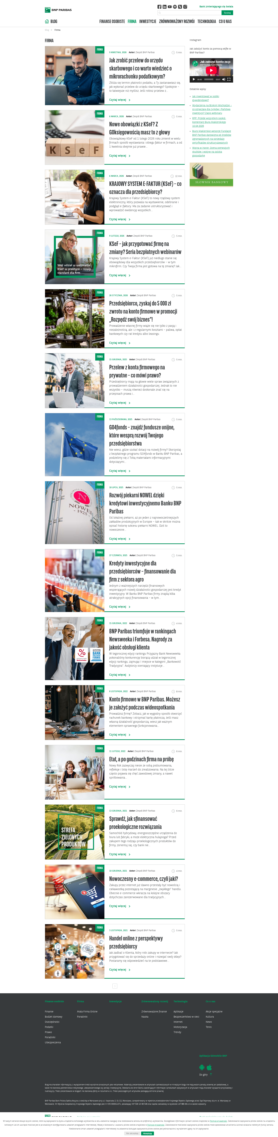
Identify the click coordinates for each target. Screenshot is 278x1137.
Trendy (177, 1032)
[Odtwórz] (193, 79)
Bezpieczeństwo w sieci (186, 1017)
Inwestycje (147, 21)
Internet (178, 1022)
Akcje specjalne (214, 1011)
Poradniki (50, 1037)
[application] (211, 70)
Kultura (210, 1017)
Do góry (203, 1075)
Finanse (49, 1011)
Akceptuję (147, 1133)
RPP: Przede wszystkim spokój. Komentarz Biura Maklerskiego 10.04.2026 (209, 122)
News (209, 1022)
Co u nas (225, 21)
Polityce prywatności (218, 1121)
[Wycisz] (223, 79)
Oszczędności (52, 1022)
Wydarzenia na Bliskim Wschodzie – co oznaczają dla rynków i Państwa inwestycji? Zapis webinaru (212, 109)
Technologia (207, 21)
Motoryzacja (180, 1027)
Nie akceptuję (132, 1133)
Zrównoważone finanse (154, 1011)
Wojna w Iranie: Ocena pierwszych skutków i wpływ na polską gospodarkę (211, 152)
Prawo (48, 1032)
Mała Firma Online (87, 1011)
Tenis (209, 1027)
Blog (54, 21)
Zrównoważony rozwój (177, 21)
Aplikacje (178, 1011)
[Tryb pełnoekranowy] (229, 79)
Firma (132, 21)
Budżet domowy (53, 1017)
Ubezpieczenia (53, 1042)
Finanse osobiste (112, 21)
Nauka (144, 1017)
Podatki (49, 1027)
